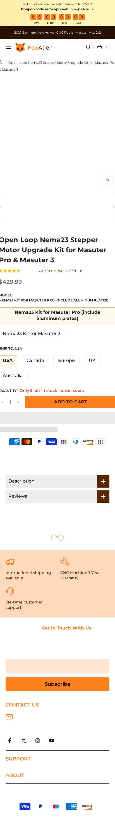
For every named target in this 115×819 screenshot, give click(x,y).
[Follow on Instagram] (37, 740)
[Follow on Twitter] (24, 740)
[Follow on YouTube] (51, 740)
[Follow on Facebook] (10, 740)
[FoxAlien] (57, 32)
